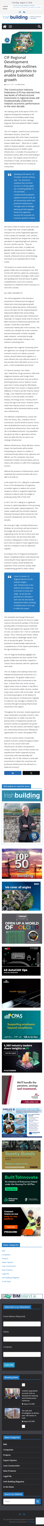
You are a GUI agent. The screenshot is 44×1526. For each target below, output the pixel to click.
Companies (6, 1255)
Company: (7, 1347)
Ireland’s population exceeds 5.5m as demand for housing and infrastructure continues (30, 1396)
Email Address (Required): (14, 1316)
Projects (5, 1258)
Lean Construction (9, 1266)
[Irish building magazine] (22, 17)
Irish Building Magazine (10, 1277)
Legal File (5, 1274)
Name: (6, 1331)
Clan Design (31, 1522)
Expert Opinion (7, 1262)
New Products (7, 1270)
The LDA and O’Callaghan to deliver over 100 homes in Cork (30, 1414)
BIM (3, 1251)
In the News (6, 1281)
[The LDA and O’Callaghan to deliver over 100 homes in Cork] (12, 1413)
